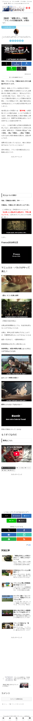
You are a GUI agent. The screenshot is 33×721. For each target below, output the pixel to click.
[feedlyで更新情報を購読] (20, 41)
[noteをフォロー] (18, 41)
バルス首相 (20, 467)
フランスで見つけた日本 (9, 467)
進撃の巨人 (12, 470)
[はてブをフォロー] (15, 41)
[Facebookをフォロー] (13, 41)
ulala (16, 34)
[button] (21, 69)
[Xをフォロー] (10, 41)
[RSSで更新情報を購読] (22, 41)
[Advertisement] (16, 174)
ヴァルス (28, 467)
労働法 (4, 470)
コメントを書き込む (16, 699)
